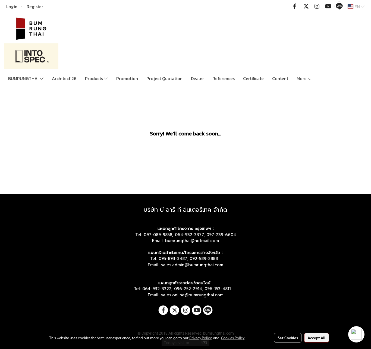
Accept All (316, 337)
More (302, 78)
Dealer (197, 78)
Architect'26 (64, 78)
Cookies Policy (232, 337)
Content (280, 78)
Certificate (253, 78)
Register (35, 6)
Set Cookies (288, 337)
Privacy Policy (200, 337)
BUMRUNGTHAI (24, 78)
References (223, 78)
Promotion (127, 78)
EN (357, 6)
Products (94, 78)
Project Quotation (164, 78)
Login (11, 6)
